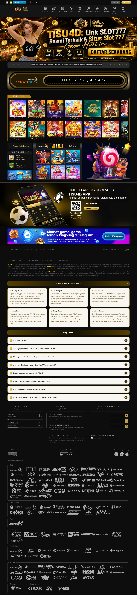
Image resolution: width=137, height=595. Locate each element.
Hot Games (45, 11)
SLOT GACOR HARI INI (46, 250)
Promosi (123, 11)
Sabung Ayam (114, 12)
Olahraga (79, 11)
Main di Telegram (20, 2)
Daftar (126, 2)
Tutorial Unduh (91, 208)
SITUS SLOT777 (29, 250)
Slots (54, 11)
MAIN (19, 108)
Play (33, 82)
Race (71, 11)
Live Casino (63, 11)
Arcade (97, 11)
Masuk (115, 2)
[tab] (43, 146)
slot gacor (49, 266)
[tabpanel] (68, 39)
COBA (44, 155)
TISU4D (10, 250)
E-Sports (106, 11)
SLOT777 (18, 250)
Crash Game (88, 11)
